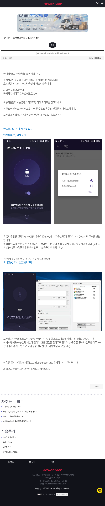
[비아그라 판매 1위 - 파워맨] (52, 3)
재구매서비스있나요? (10, 452)
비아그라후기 (8, 442)
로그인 (102, 4)
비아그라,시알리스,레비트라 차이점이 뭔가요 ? (19, 411)
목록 (96, 386)
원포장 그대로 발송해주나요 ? (13, 416)
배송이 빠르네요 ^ (9, 437)
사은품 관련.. (7, 447)
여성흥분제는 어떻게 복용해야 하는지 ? (17, 421)
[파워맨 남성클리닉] (52, 470)
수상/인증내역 (61, 494)
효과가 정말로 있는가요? (11, 406)
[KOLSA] (40, 494)
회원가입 (97, 4)
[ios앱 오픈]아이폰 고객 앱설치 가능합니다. (27, 37)
